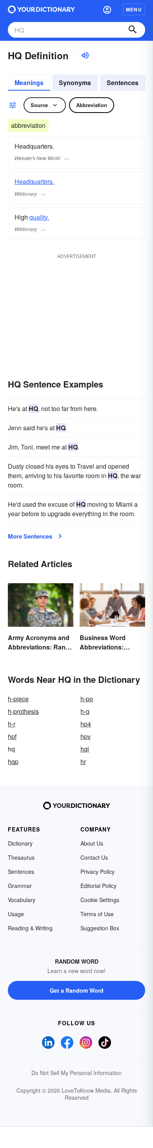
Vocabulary (21, 900)
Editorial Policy (98, 886)
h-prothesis (23, 711)
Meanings (29, 82)
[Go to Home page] (41, 9)
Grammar (20, 886)
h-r (11, 723)
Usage (16, 914)
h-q (84, 711)
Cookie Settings (99, 900)
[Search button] (132, 30)
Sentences (122, 82)
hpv (85, 736)
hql (84, 748)
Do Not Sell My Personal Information (76, 1073)
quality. (39, 217)
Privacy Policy (97, 871)
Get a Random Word (77, 990)
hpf (12, 736)
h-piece (18, 698)
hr (83, 761)
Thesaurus (21, 857)
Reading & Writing (30, 928)
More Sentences (30, 536)
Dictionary (20, 843)
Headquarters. (34, 181)
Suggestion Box (99, 928)
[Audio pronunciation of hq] (84, 55)
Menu (134, 9)
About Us (91, 843)
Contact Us (94, 857)
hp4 (85, 723)
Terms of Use (97, 914)
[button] (107, 9)
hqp (13, 761)
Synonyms (75, 82)
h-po (86, 698)
